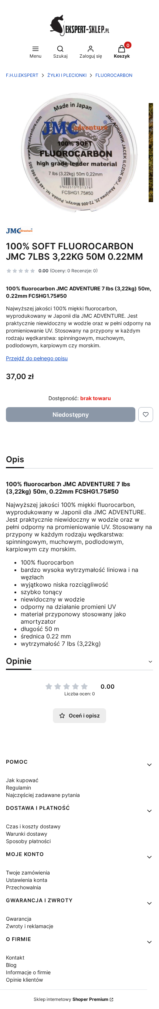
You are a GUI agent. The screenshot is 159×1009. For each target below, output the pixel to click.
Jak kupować (22, 780)
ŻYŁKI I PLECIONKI (67, 75)
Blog (11, 965)
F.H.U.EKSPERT (22, 75)
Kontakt (15, 957)
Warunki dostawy (26, 834)
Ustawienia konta (26, 880)
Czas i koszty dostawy (33, 826)
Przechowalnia (23, 887)
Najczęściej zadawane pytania (43, 795)
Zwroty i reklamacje (29, 926)
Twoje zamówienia (28, 872)
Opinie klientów (24, 979)
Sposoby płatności (28, 841)
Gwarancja (18, 919)
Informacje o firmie (28, 972)
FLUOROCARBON (113, 75)
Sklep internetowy (71, 999)
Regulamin (18, 787)
